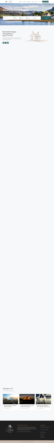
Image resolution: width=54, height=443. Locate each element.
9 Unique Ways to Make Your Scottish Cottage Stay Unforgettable (27, 406)
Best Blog (33, 1)
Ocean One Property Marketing (26, 431)
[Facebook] (3, 43)
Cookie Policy (42, 435)
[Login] (39, 1)
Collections (20, 1)
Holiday (6, 408)
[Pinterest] (8, 43)
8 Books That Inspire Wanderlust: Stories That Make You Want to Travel (43, 406)
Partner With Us (42, 437)
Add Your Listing (46, 1)
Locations (24, 1)
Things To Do (22, 408)
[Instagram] (6, 43)
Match (36, 1)
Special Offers (28, 1)
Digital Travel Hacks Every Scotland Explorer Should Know (10, 406)
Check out (20, 17)
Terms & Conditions (43, 432)
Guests (27, 17)
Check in (15, 17)
